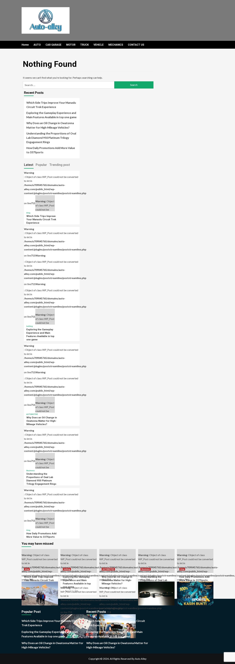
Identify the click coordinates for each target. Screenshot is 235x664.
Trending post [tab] (59, 165)
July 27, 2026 (109, 588)
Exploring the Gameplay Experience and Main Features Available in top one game (51, 115)
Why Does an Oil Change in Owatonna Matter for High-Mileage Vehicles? (50, 125)
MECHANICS (115, 44)
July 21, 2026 (148, 591)
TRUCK (84, 44)
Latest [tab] (28, 165)
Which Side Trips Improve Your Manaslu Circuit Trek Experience (51, 105)
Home (25, 44)
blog (28, 213)
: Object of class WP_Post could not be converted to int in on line (40, 563)
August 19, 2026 (32, 588)
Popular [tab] (41, 165)
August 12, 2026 (71, 591)
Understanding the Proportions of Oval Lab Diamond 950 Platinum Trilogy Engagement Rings (51, 138)
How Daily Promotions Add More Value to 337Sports (50, 150)
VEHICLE (99, 44)
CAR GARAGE (53, 44)
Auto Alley (140, 658)
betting (29, 326)
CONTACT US (136, 44)
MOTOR (70, 44)
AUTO (37, 44)
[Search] (211, 45)
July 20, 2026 (187, 584)
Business (30, 470)
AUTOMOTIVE (32, 414)
